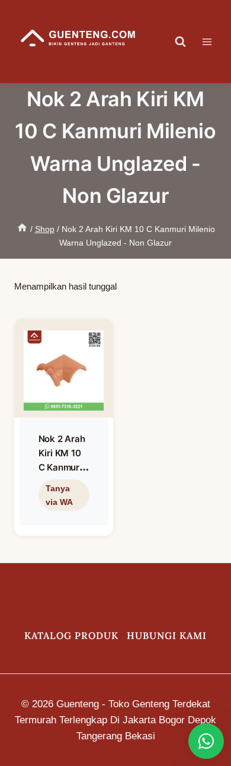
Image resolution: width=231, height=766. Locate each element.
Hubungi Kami (167, 635)
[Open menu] (213, 41)
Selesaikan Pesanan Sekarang (61, 521)
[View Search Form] (181, 41)
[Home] (22, 229)
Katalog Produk (71, 635)
